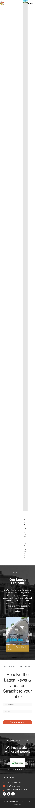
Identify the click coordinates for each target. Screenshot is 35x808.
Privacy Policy (17, 804)
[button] (4, 634)
